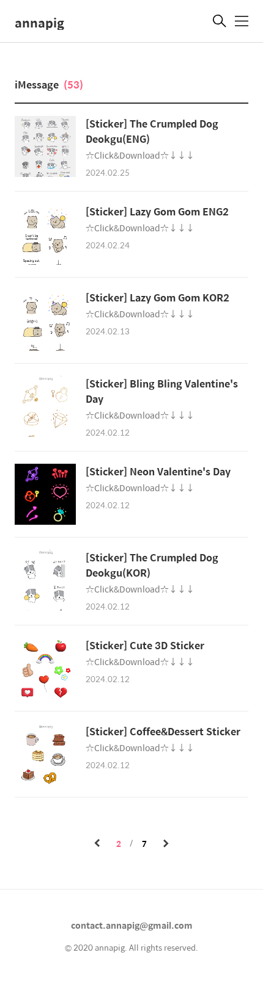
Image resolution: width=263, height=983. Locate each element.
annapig (39, 22)
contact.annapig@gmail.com (132, 925)
